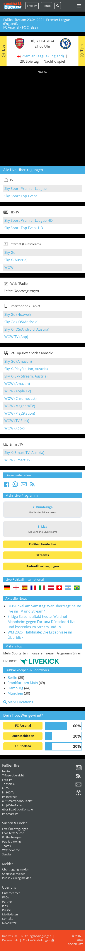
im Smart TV (10, 814)
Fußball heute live (42, 544)
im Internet (9, 797)
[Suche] (57, 5)
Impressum (9, 936)
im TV (5, 788)
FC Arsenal (23, 725)
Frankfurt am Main (23, 682)
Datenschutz (10, 940)
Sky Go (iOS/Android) (21, 321)
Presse (6, 910)
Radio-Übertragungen (42, 566)
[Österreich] (51, 588)
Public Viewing (11, 841)
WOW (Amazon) (17, 383)
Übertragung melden (15, 869)
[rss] (78, 777)
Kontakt (7, 918)
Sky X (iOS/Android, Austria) (26, 329)
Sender (6, 854)
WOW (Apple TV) (17, 391)
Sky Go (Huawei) (17, 314)
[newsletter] (78, 786)
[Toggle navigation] (79, 5)
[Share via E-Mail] (23, 485)
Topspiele (8, 784)
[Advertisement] (42, 117)
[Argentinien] (68, 588)
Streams (42, 555)
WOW (9, 267)
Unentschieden (23, 736)
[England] (16, 588)
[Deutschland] (7, 588)
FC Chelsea (23, 746)
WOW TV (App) (16, 336)
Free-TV (32, 6)
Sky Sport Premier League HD (28, 220)
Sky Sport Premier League (25, 188)
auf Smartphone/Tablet (17, 801)
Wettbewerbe (11, 850)
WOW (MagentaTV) (19, 405)
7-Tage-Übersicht (13, 775)
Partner (7, 901)
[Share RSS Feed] (32, 485)
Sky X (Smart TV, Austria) (24, 452)
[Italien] (42, 588)
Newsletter (9, 923)
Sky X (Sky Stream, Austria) (26, 376)
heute (6, 771)
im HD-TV (8, 792)
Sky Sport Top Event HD (23, 227)
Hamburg (15, 688)
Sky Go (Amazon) (18, 361)
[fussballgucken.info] (12, 5)
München (15, 693)
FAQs (5, 897)
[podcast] (78, 794)
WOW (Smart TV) (18, 460)
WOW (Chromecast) (20, 398)
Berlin (12, 677)
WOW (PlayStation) (19, 413)
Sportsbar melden (14, 874)
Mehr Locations (20, 702)
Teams (6, 846)
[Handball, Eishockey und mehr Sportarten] (39, 661)
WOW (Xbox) (14, 428)
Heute (46, 6)
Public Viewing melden (16, 878)
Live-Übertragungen (15, 829)
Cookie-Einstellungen (36, 940)
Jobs (5, 906)
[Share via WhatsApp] (15, 485)
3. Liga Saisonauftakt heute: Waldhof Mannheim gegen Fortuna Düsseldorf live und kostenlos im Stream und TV (41, 621)
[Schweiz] (59, 588)
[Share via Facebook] (6, 485)
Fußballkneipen (12, 837)
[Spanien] (25, 588)
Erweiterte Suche (13, 833)
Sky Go (9, 252)
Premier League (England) (43, 56)
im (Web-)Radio (12, 805)
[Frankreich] (33, 588)
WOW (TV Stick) (16, 420)
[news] (78, 769)
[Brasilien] (77, 588)
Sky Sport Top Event (20, 196)
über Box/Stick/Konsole (17, 809)
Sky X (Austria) (15, 259)
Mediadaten (10, 914)
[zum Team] (18, 43)
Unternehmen (11, 893)
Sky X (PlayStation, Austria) (26, 368)
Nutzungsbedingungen (36, 936)
